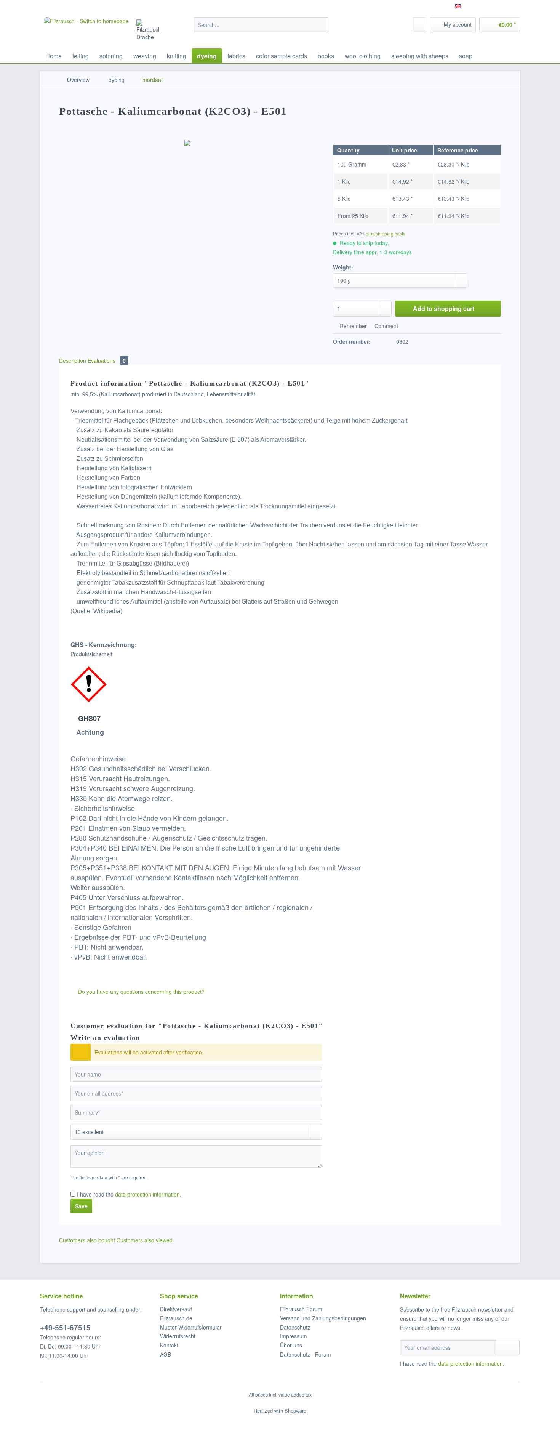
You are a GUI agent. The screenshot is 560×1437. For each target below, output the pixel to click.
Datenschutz (295, 1327)
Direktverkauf (176, 1309)
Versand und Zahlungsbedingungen (323, 1318)
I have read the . (129, 1194)
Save (81, 1206)
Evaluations (107, 360)
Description (72, 360)
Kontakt (169, 1345)
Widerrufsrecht (177, 1336)
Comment (385, 326)
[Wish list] (419, 24)
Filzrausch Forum (301, 1309)
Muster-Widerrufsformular (191, 1327)
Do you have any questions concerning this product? (141, 991)
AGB (165, 1354)
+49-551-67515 (65, 1327)
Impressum (293, 1336)
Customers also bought (87, 1240)
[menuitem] (261, 28)
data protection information (147, 1194)
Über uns (291, 1345)
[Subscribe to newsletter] (508, 1347)
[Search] (321, 24)
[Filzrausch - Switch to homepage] (86, 31)
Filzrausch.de (176, 1318)
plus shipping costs (385, 233)
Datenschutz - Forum (305, 1354)
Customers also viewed (145, 1240)
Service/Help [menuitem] (500, 6)
